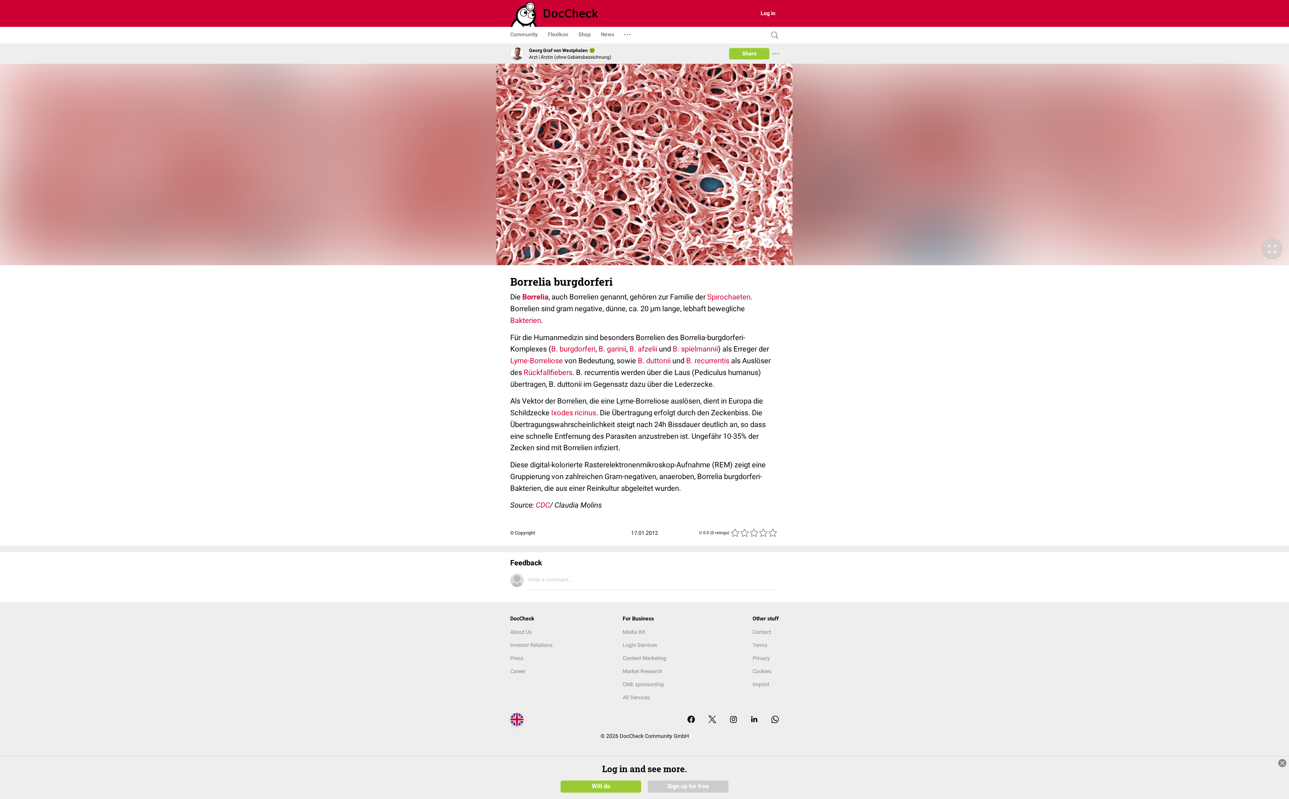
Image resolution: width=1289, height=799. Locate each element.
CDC (543, 505)
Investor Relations (531, 645)
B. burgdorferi (573, 349)
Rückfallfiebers (548, 372)
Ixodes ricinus (573, 413)
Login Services (640, 645)
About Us (521, 632)
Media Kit (634, 632)
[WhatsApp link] (775, 720)
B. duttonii (654, 361)
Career (517, 671)
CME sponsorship (643, 684)
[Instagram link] (733, 720)
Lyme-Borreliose (536, 361)
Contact (762, 632)
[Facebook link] (691, 720)
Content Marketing (644, 658)
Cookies (762, 671)
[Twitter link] (712, 720)
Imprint (761, 684)
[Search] (773, 35)
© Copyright (522, 532)
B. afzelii (643, 349)
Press (516, 658)
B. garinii (612, 349)
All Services (636, 697)
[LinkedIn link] (754, 720)
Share (749, 53)
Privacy (761, 658)
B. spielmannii (694, 349)
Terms (760, 645)
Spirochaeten (729, 297)
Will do (601, 786)
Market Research (642, 671)
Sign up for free (688, 786)
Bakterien (525, 320)
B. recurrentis (707, 361)
